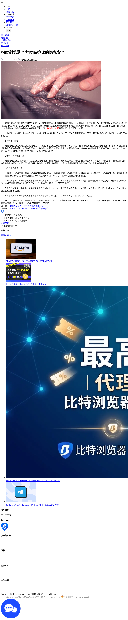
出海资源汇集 (12, 25)
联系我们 (10, 22)
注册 (8, 30)
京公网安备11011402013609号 (77, 597)
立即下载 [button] (5, 223)
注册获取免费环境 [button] (9, 226)
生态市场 (10, 20)
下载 (8, 9)
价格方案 (10, 12)
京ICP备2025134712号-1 (11, 597)
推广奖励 (10, 17)
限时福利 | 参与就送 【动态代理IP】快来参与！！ (31, 208)
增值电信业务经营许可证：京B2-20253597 (41, 597)
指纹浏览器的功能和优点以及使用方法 (27, 206)
